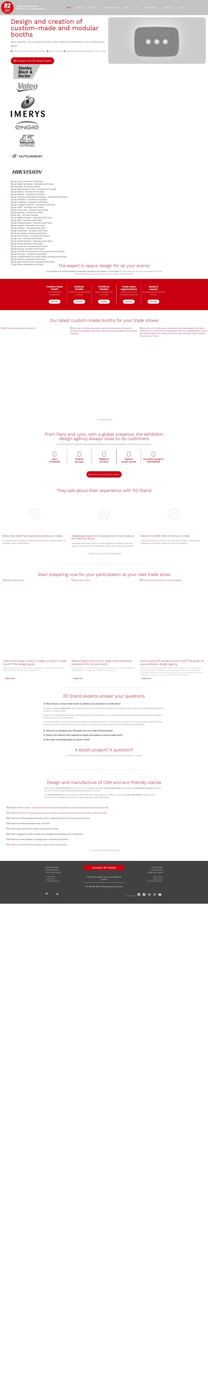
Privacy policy (157, 879)
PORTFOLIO (94, 7)
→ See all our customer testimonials (104, 553)
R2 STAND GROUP (150, 7)
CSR (136, 7)
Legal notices (157, 876)
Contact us (167, 7)
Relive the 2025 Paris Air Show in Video (165, 535)
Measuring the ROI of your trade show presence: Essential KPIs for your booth (102, 662)
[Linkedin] (138, 894)
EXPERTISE (79, 7)
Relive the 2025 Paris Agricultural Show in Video (32, 535)
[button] (34, 514)
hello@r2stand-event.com (112, 887)
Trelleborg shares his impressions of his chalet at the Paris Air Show (103, 537)
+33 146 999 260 (92, 887)
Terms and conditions (154, 881)
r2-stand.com (50, 876)
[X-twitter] (154, 894)
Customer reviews (112, 7)
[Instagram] (149, 894)
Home (69, 7)
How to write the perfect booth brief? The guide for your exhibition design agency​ (172, 662)
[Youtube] (159, 894)
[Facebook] (144, 894)
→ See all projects (104, 419)
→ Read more (9, 678)
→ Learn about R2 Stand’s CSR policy (104, 850)
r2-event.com (50, 879)
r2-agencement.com (53, 881)
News (126, 7)
